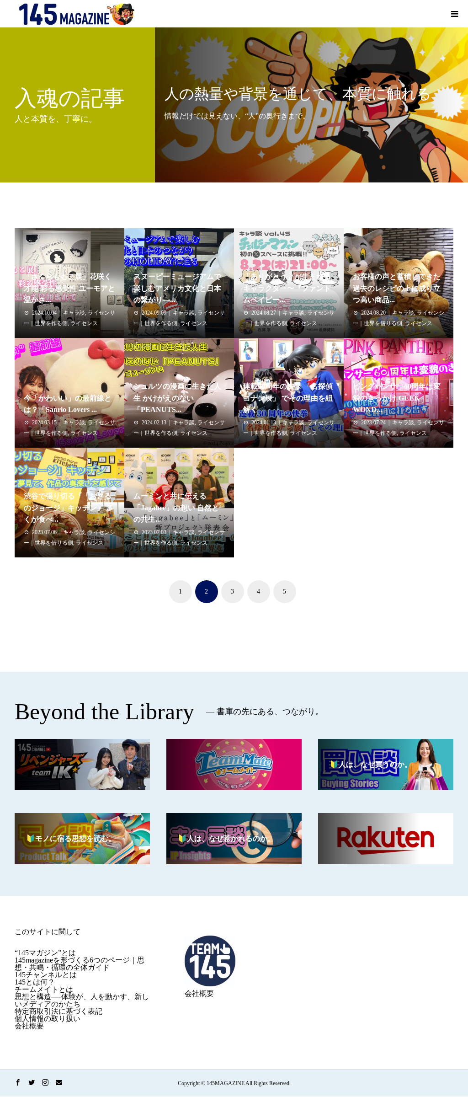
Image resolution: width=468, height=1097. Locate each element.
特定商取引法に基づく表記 (58, 1011)
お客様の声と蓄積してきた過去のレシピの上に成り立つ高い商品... (397, 288)
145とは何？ (35, 982)
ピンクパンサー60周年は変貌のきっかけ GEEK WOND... (397, 397)
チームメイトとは (44, 989)
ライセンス (84, 323)
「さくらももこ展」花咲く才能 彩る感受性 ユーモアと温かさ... (69, 288)
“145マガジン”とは (45, 953)
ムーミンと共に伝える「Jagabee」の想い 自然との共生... (176, 507)
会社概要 (29, 1026)
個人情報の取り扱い (47, 1018)
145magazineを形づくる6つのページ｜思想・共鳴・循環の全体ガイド (79, 963)
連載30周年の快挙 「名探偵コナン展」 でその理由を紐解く (288, 397)
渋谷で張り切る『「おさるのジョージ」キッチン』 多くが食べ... (68, 507)
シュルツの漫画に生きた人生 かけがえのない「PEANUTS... (177, 397)
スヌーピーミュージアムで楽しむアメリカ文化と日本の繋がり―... (177, 288)
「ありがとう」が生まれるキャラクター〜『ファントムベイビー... (287, 288)
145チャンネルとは (46, 975)
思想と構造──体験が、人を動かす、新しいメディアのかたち (82, 1000)
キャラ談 (74, 313)
